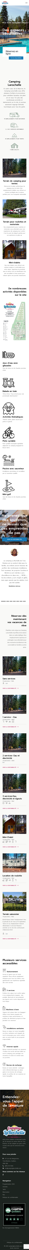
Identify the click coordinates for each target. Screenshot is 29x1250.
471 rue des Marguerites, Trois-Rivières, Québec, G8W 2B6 (11, 1161)
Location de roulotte (12, 875)
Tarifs (4, 1189)
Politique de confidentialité (10, 1197)
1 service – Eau (10, 717)
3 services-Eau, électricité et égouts (12, 797)
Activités (5, 1187)
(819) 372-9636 (9, 1166)
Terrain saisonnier (11, 914)
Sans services (9, 678)
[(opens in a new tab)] (14, 665)
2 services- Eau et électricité (11, 757)
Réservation (6, 1192)
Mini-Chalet (8, 837)
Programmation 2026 (9, 1184)
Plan (4, 1195)
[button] (2, 601)
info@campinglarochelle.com (13, 1168)
